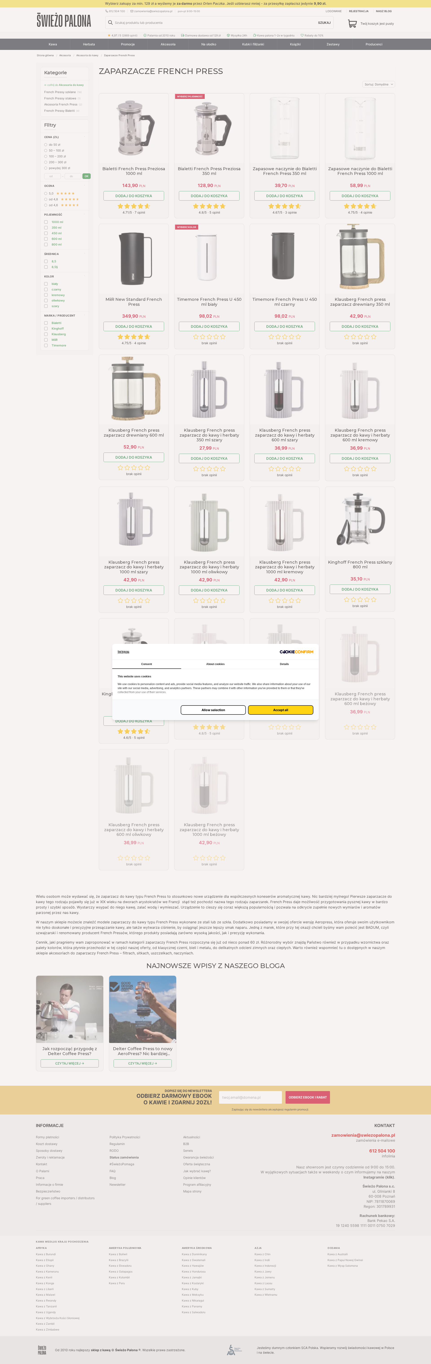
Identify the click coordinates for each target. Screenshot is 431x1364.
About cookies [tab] (215, 664)
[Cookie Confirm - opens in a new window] (296, 652)
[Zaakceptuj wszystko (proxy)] (280, 710)
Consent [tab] (146, 664)
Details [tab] (284, 664)
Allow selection (213, 710)
